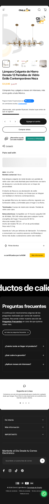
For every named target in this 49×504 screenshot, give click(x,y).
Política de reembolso (11, 491)
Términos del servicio (37, 491)
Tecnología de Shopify (34, 487)
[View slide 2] (23, 403)
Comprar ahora (24, 129)
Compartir (9, 146)
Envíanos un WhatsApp (35, 139)
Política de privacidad (24, 491)
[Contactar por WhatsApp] (44, 494)
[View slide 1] (20, 403)
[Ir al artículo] (6, 63)
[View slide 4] (28, 403)
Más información (37, 255)
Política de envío (24, 493)
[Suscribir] (42, 460)
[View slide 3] (25, 403)
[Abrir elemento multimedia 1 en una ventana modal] (42, 18)
